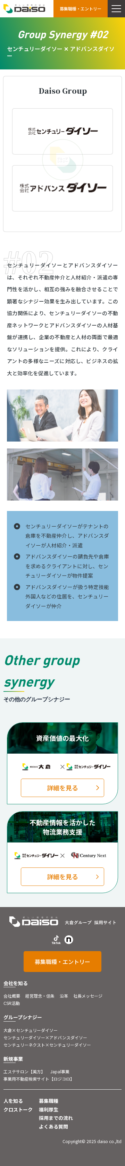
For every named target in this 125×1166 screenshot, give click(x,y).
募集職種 (48, 1100)
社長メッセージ (87, 996)
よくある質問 (53, 1126)
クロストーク (18, 1109)
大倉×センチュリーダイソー (30, 1030)
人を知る (13, 1100)
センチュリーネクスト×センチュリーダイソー (47, 1045)
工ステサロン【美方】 (24, 1071)
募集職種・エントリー (80, 8)
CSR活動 (11, 1003)
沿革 (64, 996)
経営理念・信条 (40, 996)
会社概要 (11, 996)
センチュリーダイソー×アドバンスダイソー (45, 1037)
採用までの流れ (56, 1117)
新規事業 (13, 1058)
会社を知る (15, 983)
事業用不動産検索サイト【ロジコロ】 (38, 1079)
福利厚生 (48, 1109)
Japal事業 (59, 1071)
